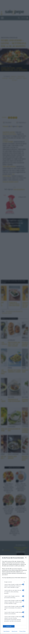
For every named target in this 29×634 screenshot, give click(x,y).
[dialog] (14, 594)
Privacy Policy (22, 631)
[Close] (26, 558)
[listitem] (14, 582)
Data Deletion (7, 631)
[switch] (23, 584)
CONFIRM (8, 626)
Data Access (14, 631)
